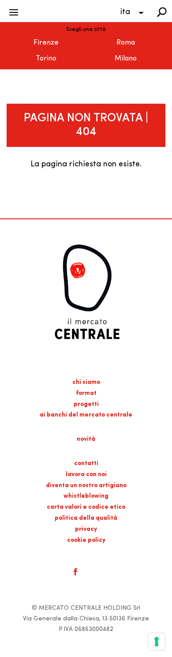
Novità (86, 439)
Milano (126, 58)
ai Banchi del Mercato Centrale (86, 415)
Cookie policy (86, 540)
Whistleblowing (86, 496)
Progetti (86, 404)
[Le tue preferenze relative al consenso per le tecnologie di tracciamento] (156, 641)
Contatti (86, 463)
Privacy (86, 529)
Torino (46, 58)
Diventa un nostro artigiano (86, 485)
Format (86, 393)
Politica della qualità (86, 518)
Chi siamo (86, 382)
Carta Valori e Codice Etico (86, 507)
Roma (125, 42)
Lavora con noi (86, 474)
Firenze (46, 42)
